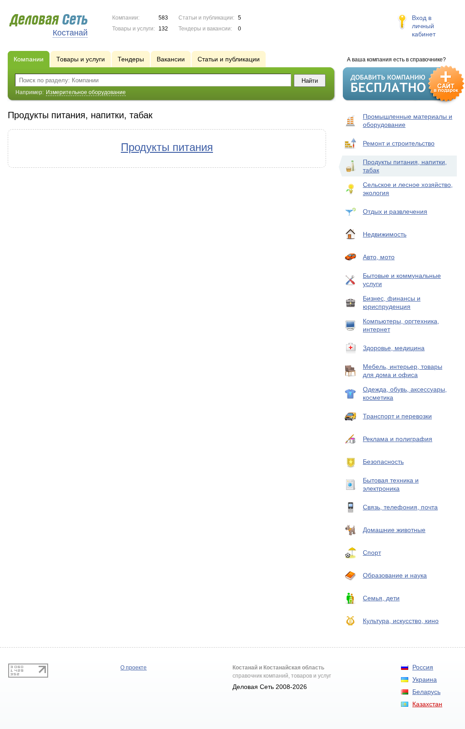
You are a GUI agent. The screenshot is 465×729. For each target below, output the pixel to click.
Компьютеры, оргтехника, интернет (401, 325)
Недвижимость (384, 234)
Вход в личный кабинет (423, 26)
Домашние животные (394, 529)
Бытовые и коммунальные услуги (402, 279)
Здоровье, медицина (394, 348)
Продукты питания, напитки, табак (405, 166)
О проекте (133, 667)
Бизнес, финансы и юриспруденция (391, 302)
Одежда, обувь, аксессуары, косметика (405, 393)
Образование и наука (395, 575)
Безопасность (383, 461)
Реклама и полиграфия (397, 438)
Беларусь (426, 691)
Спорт (372, 552)
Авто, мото (379, 257)
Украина (424, 679)
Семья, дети (381, 598)
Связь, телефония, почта (400, 507)
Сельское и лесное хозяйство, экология (408, 188)
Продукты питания (167, 147)
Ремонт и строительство (399, 143)
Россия (422, 667)
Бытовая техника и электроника (391, 484)
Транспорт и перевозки (397, 416)
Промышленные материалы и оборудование (407, 120)
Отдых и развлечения (395, 211)
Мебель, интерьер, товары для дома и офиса (402, 370)
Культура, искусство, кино (401, 620)
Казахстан (427, 704)
